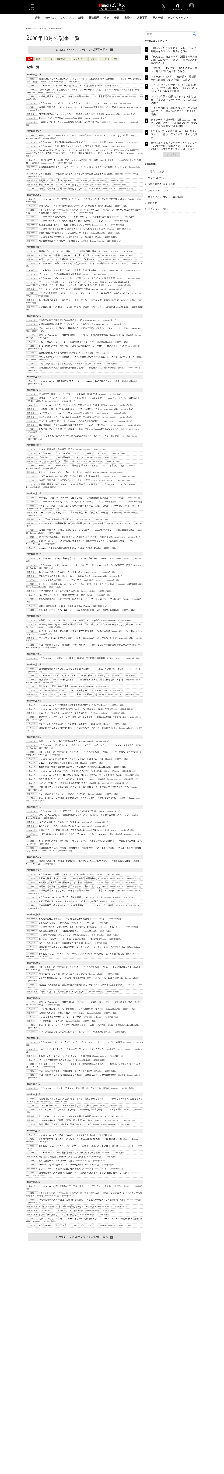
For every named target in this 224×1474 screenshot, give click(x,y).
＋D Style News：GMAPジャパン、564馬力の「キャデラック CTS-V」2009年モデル (78, 501)
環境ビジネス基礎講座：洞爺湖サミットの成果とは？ (64, 537)
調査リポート (63, 59)
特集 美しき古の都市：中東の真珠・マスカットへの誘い (66, 1071)
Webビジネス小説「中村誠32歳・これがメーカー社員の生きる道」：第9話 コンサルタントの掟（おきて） (89, 506)
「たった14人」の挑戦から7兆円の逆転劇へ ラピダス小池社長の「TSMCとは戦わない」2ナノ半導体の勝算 (174, 88)
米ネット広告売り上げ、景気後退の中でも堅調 (61, 943)
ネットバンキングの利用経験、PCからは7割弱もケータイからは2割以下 (72, 523)
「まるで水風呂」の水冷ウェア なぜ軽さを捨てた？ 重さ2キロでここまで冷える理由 (174, 111)
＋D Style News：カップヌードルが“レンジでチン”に (63, 1135)
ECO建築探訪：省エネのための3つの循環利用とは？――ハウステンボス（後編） (77, 905)
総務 (81, 17)
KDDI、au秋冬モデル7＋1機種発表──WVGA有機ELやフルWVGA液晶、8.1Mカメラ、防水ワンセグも (87, 357)
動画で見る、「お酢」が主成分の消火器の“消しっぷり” (65, 1124)
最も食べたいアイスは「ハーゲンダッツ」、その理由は (65, 1056)
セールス (50, 17)
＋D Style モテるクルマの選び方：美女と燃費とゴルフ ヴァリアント (71, 897)
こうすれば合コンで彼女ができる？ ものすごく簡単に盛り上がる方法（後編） (76, 173)
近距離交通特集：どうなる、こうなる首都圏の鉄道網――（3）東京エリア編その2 (77, 669)
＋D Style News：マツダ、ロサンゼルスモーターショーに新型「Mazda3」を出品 (76, 927)
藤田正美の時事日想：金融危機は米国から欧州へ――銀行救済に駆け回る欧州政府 (77, 367)
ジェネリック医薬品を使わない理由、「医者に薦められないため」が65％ (73, 638)
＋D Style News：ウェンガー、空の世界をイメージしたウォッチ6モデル (72, 229)
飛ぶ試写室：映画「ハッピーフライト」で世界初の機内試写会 (68, 394)
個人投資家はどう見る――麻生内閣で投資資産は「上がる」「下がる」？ (73, 425)
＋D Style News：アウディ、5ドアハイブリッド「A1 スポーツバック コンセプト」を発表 (80, 1042)
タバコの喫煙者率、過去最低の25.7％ (56, 449)
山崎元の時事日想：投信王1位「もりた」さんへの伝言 (64, 480)
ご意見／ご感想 (156, 171)
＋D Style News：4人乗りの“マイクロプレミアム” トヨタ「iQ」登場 (71, 759)
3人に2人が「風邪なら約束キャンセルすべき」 (61, 572)
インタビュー (79, 59)
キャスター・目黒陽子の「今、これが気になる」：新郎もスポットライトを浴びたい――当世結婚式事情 (88, 584)
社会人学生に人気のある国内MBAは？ (57, 519)
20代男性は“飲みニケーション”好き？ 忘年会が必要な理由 (67, 114)
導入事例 (157, 17)
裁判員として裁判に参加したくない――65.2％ (60, 180)
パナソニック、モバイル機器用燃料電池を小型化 (62, 595)
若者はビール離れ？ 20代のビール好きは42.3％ (61, 184)
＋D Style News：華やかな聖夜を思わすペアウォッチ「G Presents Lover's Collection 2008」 (80, 558)
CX (63, 17)
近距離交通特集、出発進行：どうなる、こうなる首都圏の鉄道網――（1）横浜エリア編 (80, 1139)
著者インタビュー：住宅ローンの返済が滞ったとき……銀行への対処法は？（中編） (78, 798)
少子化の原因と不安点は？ (51, 1021)
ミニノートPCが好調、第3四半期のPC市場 (59, 763)
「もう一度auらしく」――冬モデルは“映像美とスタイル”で (67, 342)
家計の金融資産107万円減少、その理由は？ (59, 241)
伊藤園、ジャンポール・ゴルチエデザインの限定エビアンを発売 (69, 620)
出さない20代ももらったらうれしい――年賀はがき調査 (65, 417)
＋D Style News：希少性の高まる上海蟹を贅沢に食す (63, 705)
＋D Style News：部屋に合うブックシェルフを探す (62, 874)
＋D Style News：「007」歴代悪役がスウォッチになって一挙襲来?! (70, 1152)
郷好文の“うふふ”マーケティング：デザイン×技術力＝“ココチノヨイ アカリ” (75, 1146)
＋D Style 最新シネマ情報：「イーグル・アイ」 (61, 580)
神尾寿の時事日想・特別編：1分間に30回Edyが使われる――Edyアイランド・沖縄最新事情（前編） (85, 861)
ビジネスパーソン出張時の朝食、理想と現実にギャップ (65, 1168)
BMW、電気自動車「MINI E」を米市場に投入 (60, 606)
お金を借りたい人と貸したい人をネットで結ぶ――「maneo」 (68, 779)
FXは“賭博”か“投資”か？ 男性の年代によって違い (63, 461)
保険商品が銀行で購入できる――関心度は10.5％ (61, 320)
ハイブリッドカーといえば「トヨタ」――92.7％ (61, 413)
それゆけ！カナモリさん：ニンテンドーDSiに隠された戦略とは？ (70, 610)
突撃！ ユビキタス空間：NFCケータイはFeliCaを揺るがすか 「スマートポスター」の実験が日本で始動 (89, 1218)
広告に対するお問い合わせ (161, 184)
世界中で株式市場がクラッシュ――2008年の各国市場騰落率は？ (69, 878)
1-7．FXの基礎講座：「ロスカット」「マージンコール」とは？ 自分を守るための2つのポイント (85, 293)
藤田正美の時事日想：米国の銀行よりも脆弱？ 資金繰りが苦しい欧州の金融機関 (77, 1075)
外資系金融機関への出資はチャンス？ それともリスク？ (66, 324)
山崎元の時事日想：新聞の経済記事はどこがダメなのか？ (66, 188)
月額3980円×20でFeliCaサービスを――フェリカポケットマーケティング (72, 1049)
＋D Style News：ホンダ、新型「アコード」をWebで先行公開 (67, 811)
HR (71, 17)
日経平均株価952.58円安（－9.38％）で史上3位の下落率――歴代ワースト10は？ (76, 978)
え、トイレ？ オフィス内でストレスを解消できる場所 (65, 1116)
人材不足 (142, 17)
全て (30, 59)
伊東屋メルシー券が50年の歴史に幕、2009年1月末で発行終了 (67, 206)
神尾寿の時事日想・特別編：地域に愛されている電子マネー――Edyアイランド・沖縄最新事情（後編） (87, 530)
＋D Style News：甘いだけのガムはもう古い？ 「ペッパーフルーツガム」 (74, 103)
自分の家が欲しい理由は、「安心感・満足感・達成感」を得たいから (71, 307)
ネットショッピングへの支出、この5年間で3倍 (61, 1210)
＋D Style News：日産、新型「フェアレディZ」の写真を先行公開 (69, 146)
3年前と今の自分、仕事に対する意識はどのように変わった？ (67, 1206)
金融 (116, 17)
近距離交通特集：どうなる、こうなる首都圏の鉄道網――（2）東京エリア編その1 (77, 890)
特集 (115, 59)
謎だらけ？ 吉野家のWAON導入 (54, 686)
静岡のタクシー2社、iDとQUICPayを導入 (58, 741)
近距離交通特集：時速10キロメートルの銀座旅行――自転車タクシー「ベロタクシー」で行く (83, 484)
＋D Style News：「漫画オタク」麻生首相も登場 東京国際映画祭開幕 (72, 658)
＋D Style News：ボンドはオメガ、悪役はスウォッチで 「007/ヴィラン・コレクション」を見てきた (86, 745)
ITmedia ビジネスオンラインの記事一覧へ (84, 49)
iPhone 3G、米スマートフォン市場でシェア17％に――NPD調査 (68, 939)
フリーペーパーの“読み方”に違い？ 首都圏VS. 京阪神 (64, 289)
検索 (194, 34)
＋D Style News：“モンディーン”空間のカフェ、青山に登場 (66, 85)
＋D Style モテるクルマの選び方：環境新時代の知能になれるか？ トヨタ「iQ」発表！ (80, 436)
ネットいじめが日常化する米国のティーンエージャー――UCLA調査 (71, 1032)
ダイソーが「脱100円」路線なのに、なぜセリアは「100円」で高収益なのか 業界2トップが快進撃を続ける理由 (174, 122)
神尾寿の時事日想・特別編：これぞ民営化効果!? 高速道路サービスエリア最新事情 (78, 1199)
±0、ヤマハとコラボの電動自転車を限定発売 (60, 274)
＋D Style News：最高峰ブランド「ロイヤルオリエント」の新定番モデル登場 (75, 216)
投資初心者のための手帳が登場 (53, 353)
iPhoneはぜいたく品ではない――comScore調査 (60, 118)
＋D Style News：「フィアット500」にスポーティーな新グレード (69, 453)
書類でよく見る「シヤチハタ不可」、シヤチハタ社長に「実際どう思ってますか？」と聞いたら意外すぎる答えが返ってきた (174, 145)
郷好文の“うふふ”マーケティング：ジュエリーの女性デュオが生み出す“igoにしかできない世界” (84, 135)
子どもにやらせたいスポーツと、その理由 (59, 923)
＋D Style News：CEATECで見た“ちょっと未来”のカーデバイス (68, 1225)
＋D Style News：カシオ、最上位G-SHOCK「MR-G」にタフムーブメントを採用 (76, 775)
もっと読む (171, 154)
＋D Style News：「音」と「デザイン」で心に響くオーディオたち (70, 1088)
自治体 (128, 17)
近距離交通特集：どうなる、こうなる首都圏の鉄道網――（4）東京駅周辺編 (75, 96)
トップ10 (104, 59)
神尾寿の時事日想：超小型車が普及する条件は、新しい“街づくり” (70, 886)
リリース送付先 (156, 177)
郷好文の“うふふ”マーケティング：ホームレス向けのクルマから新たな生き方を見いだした (81, 953)
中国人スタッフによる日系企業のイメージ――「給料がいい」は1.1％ (71, 259)
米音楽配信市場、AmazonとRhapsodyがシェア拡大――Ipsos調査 (69, 901)
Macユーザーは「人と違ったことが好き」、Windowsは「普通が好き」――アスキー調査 (80, 1109)
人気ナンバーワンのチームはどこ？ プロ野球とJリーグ (65, 713)
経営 (37, 17)
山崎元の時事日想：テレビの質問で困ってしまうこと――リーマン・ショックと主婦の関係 (82, 947)
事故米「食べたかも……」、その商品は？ (59, 1214)
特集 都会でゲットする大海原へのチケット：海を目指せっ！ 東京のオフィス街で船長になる (84, 787)
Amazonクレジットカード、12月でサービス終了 (61, 1164)
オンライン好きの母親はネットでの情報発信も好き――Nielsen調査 (70, 724)
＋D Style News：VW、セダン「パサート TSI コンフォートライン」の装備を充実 (77, 278)
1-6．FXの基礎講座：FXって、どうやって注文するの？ (65, 690)
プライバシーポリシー (159, 209)
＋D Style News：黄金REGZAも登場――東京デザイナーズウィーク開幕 (72, 142)
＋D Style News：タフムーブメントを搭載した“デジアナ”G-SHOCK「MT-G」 (75, 771)
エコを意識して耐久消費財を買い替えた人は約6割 (62, 767)
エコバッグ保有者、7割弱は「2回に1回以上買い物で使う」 (66, 1120)
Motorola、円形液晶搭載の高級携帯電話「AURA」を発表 (65, 548)
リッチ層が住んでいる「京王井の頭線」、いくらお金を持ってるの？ (71, 1009)
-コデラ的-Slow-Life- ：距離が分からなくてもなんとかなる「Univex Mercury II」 (76, 834)
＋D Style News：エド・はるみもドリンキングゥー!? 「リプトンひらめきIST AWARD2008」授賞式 (85, 565)
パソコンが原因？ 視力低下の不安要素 (57, 822)
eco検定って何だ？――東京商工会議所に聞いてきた (63, 783)
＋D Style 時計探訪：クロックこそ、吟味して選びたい (64, 935)
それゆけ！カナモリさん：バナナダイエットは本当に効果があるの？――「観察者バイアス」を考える (87, 1064)
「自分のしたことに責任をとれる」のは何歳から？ (63, 991)
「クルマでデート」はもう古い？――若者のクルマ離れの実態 (68, 694)
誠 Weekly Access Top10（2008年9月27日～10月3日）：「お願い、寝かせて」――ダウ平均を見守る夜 (86, 1002)
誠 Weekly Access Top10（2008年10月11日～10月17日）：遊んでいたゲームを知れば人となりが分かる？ (87, 624)
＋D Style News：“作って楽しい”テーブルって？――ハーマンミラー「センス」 (76, 1186)
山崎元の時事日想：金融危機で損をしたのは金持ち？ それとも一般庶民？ (74, 728)
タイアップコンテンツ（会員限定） (166, 196)
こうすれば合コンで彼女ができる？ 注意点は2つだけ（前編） (69, 270)
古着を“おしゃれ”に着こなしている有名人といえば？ (64, 233)
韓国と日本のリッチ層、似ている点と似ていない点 (63, 974)
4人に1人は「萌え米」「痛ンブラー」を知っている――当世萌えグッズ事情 (74, 300)
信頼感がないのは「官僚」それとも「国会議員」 (62, 1013)
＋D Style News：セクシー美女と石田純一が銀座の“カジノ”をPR (69, 405)
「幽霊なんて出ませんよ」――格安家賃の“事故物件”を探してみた (70, 122)
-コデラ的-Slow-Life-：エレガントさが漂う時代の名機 (64, 1105)
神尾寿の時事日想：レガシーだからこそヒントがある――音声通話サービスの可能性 (78, 107)
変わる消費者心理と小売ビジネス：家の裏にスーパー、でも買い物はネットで (75, 599)
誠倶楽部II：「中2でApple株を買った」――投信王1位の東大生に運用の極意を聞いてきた (81, 679)
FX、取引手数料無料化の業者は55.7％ (57, 1060)
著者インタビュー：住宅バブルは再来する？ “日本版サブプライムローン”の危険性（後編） (83, 541)
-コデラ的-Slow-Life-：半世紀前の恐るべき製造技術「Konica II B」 (70, 476)
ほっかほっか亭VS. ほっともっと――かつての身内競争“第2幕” (68, 421)
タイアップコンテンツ (159, 190)
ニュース (48, 59)
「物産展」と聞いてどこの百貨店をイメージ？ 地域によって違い (70, 409)
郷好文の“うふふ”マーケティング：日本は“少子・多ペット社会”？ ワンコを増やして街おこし (83, 465)
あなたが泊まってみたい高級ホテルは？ (57, 826)
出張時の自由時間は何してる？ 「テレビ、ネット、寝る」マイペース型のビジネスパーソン (83, 167)
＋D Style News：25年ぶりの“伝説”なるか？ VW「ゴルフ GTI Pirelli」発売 (74, 709)
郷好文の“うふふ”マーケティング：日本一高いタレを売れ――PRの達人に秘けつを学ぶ (80, 717)
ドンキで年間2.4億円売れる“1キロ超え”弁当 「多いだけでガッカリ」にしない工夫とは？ (174, 99)
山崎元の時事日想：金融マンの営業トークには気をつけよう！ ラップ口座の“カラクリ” (80, 1172)
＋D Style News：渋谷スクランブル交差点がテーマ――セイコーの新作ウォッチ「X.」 (79, 263)
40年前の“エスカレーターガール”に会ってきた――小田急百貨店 (69, 497)
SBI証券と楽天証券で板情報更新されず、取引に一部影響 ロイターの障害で (75, 882)
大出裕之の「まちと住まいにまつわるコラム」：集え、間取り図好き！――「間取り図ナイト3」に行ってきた (91, 1098)
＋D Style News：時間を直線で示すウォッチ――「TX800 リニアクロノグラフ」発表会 (79, 381)
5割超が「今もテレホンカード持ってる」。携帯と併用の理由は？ (70, 251)
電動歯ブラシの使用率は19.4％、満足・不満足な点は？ (65, 576)
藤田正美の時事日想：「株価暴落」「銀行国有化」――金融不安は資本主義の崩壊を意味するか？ (85, 645)
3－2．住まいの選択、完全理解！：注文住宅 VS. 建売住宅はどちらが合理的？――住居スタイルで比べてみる (90, 631)
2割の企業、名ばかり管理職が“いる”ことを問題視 (62, 1156)
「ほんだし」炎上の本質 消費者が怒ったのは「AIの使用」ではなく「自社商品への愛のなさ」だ (174, 59)
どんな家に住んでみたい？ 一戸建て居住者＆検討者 (64, 918)
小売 (106, 17)
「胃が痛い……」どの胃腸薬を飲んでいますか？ (62, 457)
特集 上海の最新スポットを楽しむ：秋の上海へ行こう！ (66, 363)
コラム (93, 59)
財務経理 (94, 17)
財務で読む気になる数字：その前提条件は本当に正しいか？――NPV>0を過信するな (79, 429)
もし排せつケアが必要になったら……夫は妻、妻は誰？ (65, 255)
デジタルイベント (178, 17)
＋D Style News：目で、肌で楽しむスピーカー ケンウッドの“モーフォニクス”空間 (78, 199)
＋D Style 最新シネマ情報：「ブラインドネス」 (61, 1017)
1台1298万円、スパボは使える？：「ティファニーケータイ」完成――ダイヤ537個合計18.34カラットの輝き (89, 89)
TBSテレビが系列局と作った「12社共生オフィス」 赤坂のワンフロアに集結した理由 (174, 134)
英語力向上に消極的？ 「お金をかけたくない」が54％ (65, 225)
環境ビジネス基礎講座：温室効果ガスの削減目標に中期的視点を (69, 984)
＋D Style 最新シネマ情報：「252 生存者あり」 (61, 237)
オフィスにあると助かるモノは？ (54, 591)
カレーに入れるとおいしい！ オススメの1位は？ (62, 794)
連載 (38, 59)
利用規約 (152, 203)
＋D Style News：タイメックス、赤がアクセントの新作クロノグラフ (71, 221)
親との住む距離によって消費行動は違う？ (60, 931)
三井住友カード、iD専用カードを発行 (56, 1160)
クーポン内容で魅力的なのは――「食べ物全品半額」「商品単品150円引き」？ (76, 512)
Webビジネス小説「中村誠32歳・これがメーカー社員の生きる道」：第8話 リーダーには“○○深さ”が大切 (88, 752)
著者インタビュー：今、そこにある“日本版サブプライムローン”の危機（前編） (76, 1025)
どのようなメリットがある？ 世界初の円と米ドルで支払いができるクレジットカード (80, 328)
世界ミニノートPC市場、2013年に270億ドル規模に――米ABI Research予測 (74, 830)
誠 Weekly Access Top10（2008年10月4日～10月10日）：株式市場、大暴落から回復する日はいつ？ (84, 815)
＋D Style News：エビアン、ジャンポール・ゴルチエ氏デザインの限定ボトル (75, 675)
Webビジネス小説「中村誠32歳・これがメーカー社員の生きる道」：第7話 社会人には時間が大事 (85, 967)
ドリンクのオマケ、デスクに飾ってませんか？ (61, 472)
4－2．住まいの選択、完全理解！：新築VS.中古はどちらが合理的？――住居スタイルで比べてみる (85, 346)
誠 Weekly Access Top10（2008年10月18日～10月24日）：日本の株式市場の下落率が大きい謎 (82, 335)
